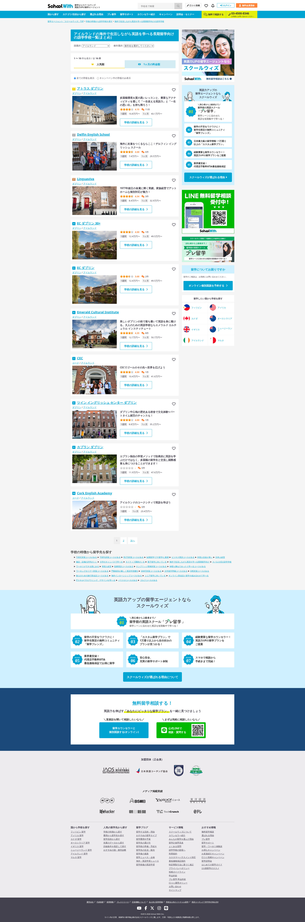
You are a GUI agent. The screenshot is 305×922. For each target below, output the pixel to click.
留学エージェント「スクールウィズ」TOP (66, 21)
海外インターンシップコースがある (126, 575)
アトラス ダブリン (90, 88)
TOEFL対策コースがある (110, 557)
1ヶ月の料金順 (151, 64)
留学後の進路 (142, 853)
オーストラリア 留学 (80, 842)
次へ (132, 540)
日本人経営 (220, 557)
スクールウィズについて (180, 831)
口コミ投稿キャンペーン (213, 857)
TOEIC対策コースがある (86, 557)
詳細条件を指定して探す (114, 846)
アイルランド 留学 (79, 853)
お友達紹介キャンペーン (213, 853)
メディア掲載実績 (152, 791)
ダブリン (76, 93)
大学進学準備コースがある (175, 571)
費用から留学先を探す (113, 835)
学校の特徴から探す (112, 831)
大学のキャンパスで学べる (111, 561)
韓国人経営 (106, 566)
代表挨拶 (100, 902)
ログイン (227, 5)
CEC (80, 358)
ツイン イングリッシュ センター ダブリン (107, 402)
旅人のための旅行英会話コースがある (92, 575)
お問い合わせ (175, 886)
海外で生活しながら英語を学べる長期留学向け (189, 561)
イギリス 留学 (77, 846)
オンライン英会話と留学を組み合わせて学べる (189, 575)
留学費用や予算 (143, 839)
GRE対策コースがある (199, 571)
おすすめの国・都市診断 (114, 850)
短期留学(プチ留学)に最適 (157, 557)
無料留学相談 (208, 831)
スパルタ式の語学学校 (221, 561)
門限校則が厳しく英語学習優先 (124, 571)
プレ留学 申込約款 (177, 879)
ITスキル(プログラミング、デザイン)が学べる (95, 580)
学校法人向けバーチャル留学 (177, 902)
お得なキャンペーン (211, 850)
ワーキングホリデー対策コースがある (92, 571)
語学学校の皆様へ (177, 850)
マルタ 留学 (76, 857)
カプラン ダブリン (90, 447)
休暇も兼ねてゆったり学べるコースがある (187, 566)
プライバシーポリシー (179, 868)
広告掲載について (139, 902)
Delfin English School (93, 134)
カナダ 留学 (76, 839)
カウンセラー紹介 (146, 14)
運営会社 (90, 902)
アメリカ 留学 (77, 835)
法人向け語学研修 (156, 902)
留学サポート (126, 14)
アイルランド (90, 93)
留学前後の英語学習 (145, 864)
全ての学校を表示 (85, 77)
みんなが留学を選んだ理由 (181, 839)
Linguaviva (85, 179)
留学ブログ (142, 827)
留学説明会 (207, 860)
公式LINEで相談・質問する (177, 730)
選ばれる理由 (96, 14)
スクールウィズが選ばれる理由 (207, 177)
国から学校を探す (80, 827)
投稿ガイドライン (177, 871)
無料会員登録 (248, 5)
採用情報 (110, 902)
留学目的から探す (111, 839)
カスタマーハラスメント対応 (182, 857)
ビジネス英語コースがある (183, 557)
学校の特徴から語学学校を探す (99, 21)
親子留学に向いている (157, 561)
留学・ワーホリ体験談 (212, 846)
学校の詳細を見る (134, 122)
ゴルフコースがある (148, 580)
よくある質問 (175, 846)
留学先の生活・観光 (145, 850)
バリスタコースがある (127, 580)
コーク (75, 362)
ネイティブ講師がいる (135, 561)
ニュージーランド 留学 (81, 850)
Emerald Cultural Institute (98, 312)
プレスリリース (123, 902)
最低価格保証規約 (177, 860)
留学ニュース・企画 (145, 857)
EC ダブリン (85, 268)
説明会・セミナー (185, 14)
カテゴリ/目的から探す (74, 14)
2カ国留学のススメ (210, 868)
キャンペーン (166, 14)
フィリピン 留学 (78, 831)
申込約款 (173, 875)
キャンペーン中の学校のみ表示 (115, 77)
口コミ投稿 (195, 5)
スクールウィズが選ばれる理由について (152, 677)
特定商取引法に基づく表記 (181, 864)
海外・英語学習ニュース (147, 860)
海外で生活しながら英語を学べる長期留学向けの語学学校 (139, 21)
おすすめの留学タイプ (146, 835)
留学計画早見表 (176, 842)
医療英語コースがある (123, 566)
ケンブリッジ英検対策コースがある (151, 566)
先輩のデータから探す (113, 842)
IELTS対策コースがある (133, 557)
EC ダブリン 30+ (88, 223)
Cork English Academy (94, 493)
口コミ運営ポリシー (178, 882)
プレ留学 (111, 14)
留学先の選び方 (143, 842)
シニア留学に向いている (155, 575)
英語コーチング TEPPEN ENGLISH (205, 902)
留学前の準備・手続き (146, 846)
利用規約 (173, 853)
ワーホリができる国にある (87, 566)
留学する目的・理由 (145, 831)
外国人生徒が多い (205, 557)
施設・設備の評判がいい (86, 561)
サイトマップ (175, 890)
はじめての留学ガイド (212, 864)
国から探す (53, 14)
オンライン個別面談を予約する (206, 285)
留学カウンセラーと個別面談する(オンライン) (124, 730)
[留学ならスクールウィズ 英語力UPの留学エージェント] (60, 6)
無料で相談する (216, 14)
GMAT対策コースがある (151, 571)
